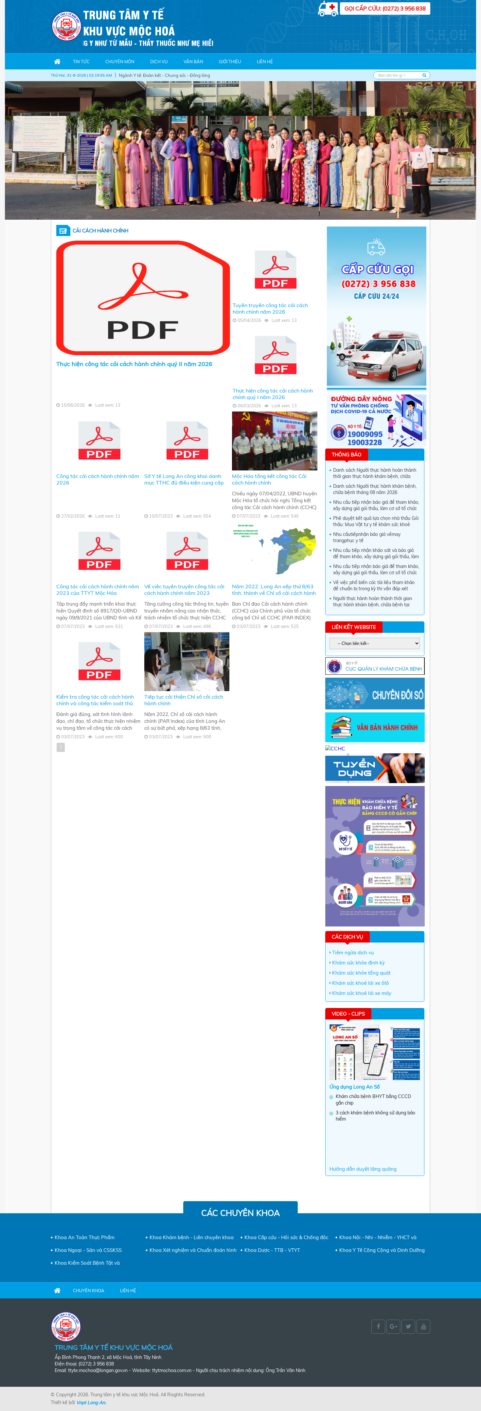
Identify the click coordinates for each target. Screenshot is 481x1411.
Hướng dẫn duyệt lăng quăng (363, 1169)
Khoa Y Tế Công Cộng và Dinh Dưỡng (382, 1250)
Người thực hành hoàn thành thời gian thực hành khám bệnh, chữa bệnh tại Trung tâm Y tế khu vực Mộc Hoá (372, 602)
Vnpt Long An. (91, 1402)
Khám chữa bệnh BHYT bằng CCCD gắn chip (373, 1099)
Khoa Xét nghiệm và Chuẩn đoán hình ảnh (193, 1250)
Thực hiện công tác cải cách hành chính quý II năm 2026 (134, 364)
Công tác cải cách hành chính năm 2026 (97, 479)
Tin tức (81, 61)
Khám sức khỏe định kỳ (358, 963)
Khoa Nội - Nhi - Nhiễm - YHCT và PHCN (378, 1237)
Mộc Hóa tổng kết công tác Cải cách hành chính (269, 479)
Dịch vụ (159, 61)
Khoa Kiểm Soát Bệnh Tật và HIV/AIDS (87, 1263)
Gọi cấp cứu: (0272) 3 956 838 (385, 8)
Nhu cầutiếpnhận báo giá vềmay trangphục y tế (367, 537)
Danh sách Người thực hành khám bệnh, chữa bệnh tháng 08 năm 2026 (375, 489)
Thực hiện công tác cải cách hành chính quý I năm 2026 (273, 393)
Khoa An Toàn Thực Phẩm (85, 1237)
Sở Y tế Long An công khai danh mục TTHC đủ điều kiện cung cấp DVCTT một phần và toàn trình (184, 482)
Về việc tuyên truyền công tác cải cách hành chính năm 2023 (184, 589)
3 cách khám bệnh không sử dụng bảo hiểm (375, 1116)
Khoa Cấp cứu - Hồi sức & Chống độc (286, 1237)
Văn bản (193, 61)
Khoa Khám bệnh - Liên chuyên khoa (192, 1237)
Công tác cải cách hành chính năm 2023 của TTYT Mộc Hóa (97, 589)
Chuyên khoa (88, 1290)
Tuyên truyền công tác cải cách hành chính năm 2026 (270, 308)
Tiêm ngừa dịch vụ (353, 952)
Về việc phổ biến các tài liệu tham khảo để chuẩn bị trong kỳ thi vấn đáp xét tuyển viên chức (374, 585)
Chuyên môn (119, 61)
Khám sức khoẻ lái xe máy (361, 993)
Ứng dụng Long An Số (355, 1087)
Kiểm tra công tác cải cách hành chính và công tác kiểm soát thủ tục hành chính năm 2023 (95, 703)
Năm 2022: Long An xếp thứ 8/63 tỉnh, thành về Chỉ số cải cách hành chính (274, 593)
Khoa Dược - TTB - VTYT (272, 1250)
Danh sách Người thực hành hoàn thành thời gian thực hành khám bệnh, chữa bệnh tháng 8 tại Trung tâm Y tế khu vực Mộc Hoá (375, 473)
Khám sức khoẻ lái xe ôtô (360, 983)
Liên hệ (265, 61)
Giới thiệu (230, 61)
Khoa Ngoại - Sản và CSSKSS (88, 1250)
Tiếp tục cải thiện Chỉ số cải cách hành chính (183, 699)
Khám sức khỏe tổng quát (361, 973)
